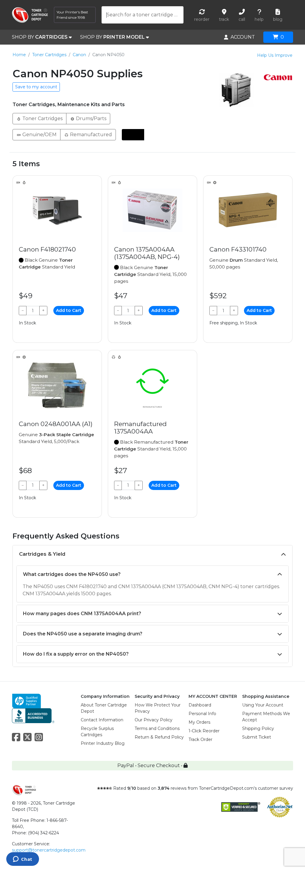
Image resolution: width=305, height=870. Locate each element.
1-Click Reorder (204, 731)
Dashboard (200, 705)
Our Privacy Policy (153, 720)
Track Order (200, 739)
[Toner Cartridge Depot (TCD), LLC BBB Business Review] (33, 715)
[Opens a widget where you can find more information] (22, 859)
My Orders (199, 722)
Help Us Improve (274, 55)
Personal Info (202, 713)
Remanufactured (90, 134)
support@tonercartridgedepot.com (48, 850)
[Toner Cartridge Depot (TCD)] (30, 15)
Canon (79, 54)
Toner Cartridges (49, 54)
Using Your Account (262, 705)
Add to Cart (68, 310)
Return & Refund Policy (159, 737)
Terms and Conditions (157, 728)
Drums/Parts (90, 118)
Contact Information (102, 720)
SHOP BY (40, 37)
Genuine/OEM (39, 134)
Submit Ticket (256, 737)
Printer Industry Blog (103, 743)
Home (19, 54)
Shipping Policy (258, 728)
